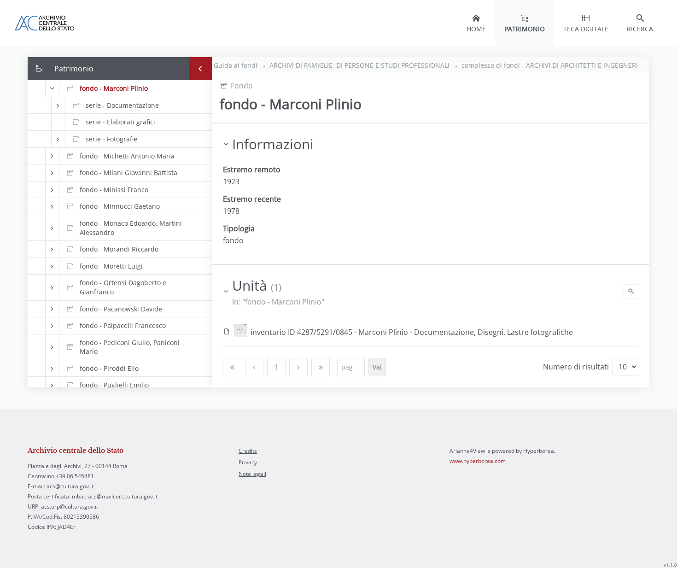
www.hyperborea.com (477, 461)
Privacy (248, 462)
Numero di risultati (576, 367)
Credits (248, 451)
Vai (377, 367)
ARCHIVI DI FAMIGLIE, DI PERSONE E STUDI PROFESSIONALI (360, 65)
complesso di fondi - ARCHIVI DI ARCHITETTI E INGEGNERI (549, 65)
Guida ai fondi (236, 65)
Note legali (252, 474)
